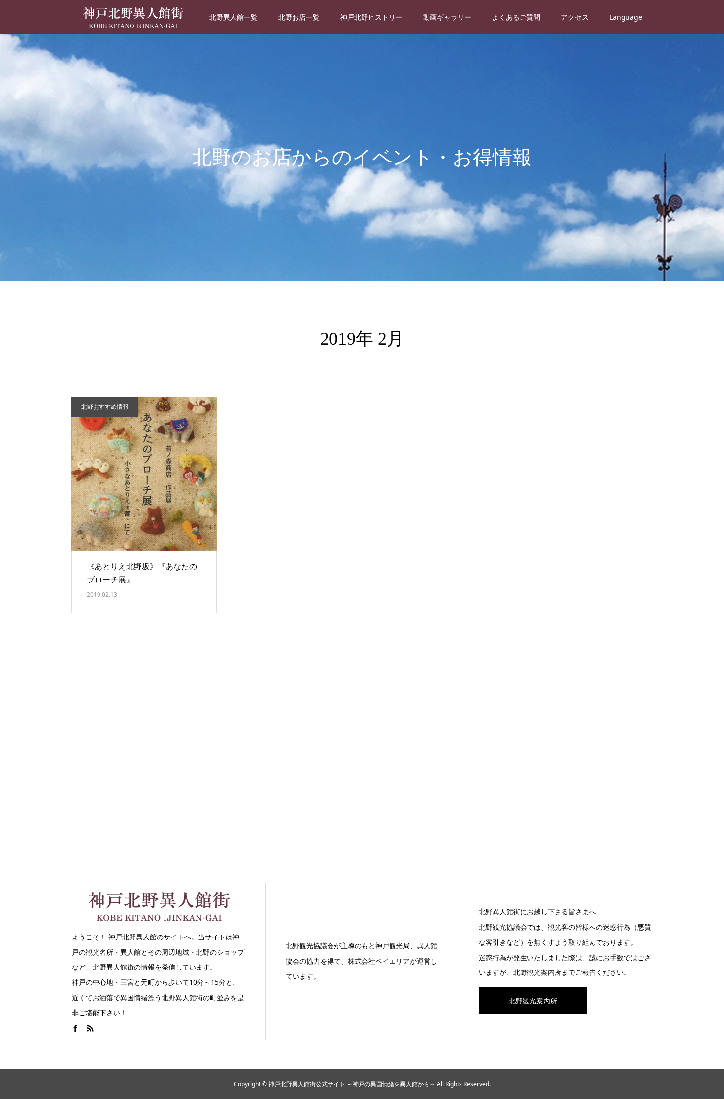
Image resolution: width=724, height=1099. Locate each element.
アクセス (575, 17)
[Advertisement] (362, 761)
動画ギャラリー (447, 17)
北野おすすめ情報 (105, 406)
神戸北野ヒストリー (371, 17)
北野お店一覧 (299, 17)
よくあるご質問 (516, 17)
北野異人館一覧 (233, 17)
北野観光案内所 (533, 1000)
